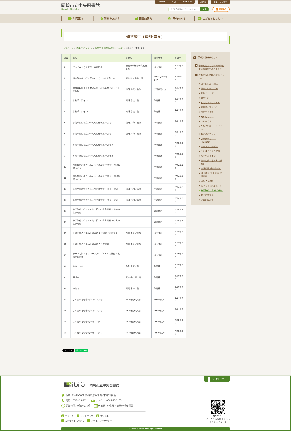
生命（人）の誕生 (209, 146)
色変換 (203, 2)
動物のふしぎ (207, 93)
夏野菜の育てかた (209, 107)
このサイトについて (74, 420)
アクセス (69, 416)
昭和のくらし (207, 116)
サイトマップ (86, 416)
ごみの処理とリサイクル (211, 127)
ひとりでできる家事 (210, 151)
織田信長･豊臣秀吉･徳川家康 (211, 175)
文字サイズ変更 (220, 2)
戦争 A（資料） (208, 181)
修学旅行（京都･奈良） (212, 190)
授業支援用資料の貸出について (109, 48)
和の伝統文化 (207, 195)
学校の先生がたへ (84, 48)
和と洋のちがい (208, 134)
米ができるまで (208, 156)
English (162, 2)
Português (187, 2)
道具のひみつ (207, 200)
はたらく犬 (206, 121)
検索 (204, 9)
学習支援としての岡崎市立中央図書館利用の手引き (211, 67)
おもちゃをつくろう (210, 102)
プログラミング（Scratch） (208, 140)
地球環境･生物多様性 (211, 168)
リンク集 (104, 416)
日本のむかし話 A (209, 84)
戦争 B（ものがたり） (211, 186)
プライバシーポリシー (101, 420)
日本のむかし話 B (209, 88)
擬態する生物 (207, 112)
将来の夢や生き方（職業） (211, 162)
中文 (174, 2)
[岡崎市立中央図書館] (80, 6)
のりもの (205, 98)
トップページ (67, 48)
